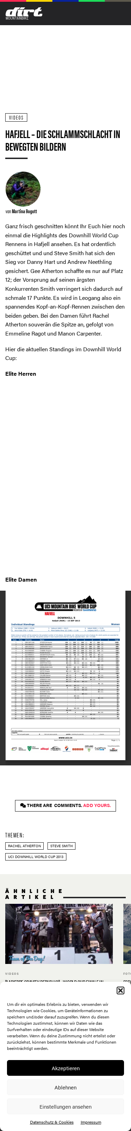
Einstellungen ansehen (65, 1106)
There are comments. (68, 805)
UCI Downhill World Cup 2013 (36, 856)
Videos (16, 117)
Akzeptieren (66, 1068)
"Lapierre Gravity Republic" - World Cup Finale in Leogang (59, 954)
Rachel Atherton (24, 845)
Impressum (91, 1122)
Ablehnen (65, 1087)
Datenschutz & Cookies (52, 1122)
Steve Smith (61, 845)
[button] (120, 990)
